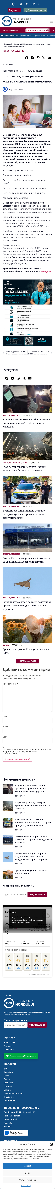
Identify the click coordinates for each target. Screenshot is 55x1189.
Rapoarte (8, 1123)
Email (6, 727)
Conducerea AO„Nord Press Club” (19, 1112)
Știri (6, 1068)
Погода (6, 645)
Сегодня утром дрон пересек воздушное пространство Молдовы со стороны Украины (27, 606)
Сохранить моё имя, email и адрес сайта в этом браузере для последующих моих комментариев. (27, 751)
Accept (27, 1166)
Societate (8, 1072)
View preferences (27, 1180)
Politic (6, 1075)
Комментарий (10, 684)
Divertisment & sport (13, 1093)
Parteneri (8, 1046)
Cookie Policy (26, 1186)
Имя (5, 716)
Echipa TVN (9, 1042)
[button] (51, 1144)
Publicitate (9, 1049)
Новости (7, 51)
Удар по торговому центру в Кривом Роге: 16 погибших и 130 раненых (32, 805)
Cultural (7, 1090)
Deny (27, 1173)
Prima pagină (7, 44)
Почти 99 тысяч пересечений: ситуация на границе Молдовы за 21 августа (33, 839)
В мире (5, 463)
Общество (18, 51)
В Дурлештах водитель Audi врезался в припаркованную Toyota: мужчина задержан (26, 423)
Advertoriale (9, 1100)
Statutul (7, 1126)
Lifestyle (8, 1086)
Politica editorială (12, 1116)
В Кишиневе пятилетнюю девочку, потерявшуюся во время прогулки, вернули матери (24, 514)
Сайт (5, 737)
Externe (7, 1079)
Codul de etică (10, 1119)
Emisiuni (8, 1097)
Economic (8, 1082)
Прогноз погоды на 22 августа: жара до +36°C (34, 36)
